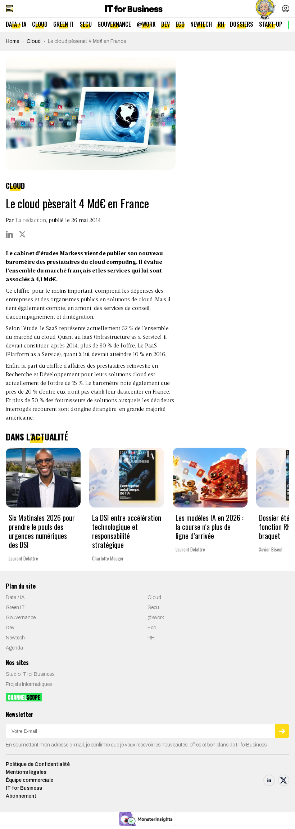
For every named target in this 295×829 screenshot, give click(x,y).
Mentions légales (26, 772)
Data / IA (16, 24)
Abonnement (21, 796)
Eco (180, 24)
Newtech (201, 24)
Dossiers (241, 24)
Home (12, 41)
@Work (146, 24)
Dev (165, 24)
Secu (86, 24)
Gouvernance (114, 24)
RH (221, 24)
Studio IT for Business (30, 674)
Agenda (14, 648)
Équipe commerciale (29, 780)
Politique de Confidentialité (38, 764)
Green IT (63, 24)
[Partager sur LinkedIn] (9, 234)
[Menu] (9, 8)
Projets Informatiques (29, 684)
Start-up (270, 24)
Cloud (39, 24)
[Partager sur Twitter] (22, 234)
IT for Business (24, 788)
